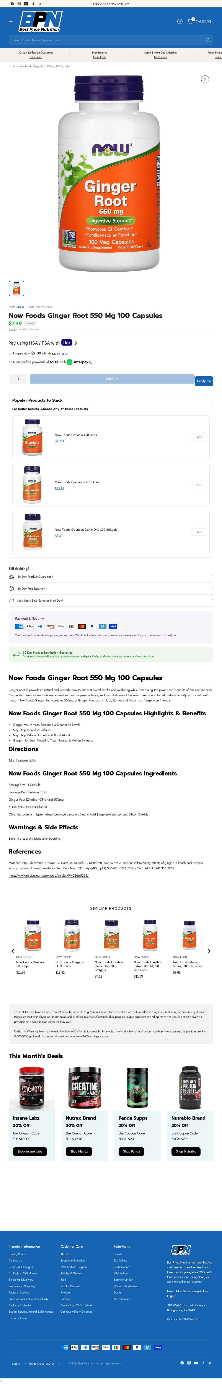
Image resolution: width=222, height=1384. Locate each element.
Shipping (13, 329)
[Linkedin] (39, 3)
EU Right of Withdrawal (23, 1273)
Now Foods (16, 307)
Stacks (117, 1292)
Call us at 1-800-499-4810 (182, 1319)
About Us (66, 1254)
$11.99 (59, 441)
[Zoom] (205, 79)
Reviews (65, 1292)
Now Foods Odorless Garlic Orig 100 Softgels (86, 529)
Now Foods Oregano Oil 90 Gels (77, 482)
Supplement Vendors (73, 1260)
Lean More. (148, 656)
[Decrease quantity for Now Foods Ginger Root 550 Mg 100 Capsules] (12, 379)
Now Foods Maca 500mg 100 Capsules (187, 964)
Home (12, 66)
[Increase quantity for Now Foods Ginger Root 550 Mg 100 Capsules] (24, 379)
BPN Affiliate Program (74, 1267)
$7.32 (58, 536)
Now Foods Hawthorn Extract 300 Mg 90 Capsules (148, 966)
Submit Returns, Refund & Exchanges (31, 1311)
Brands (118, 1254)
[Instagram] (19, 3)
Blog (63, 1279)
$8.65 (176, 972)
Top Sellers (120, 1260)
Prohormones (122, 1267)
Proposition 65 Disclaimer (76, 1305)
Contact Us (15, 1260)
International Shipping (22, 1286)
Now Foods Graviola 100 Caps (76, 435)
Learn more (35, 57)
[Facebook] (12, 3)
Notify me (204, 381)
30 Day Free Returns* (31, 588)
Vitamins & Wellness (126, 1286)
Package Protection (20, 1305)
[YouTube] (26, 3)
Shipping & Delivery (21, 1279)
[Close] (1, 1381)
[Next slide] (209, 951)
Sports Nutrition (123, 1279)
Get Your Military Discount (76, 1311)
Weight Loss (121, 1273)
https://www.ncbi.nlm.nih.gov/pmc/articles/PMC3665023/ (49, 875)
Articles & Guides (71, 1273)
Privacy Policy (17, 1254)
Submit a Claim (18, 1318)
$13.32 (59, 488)
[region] (111, 484)
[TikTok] (32, 3)
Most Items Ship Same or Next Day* (40, 600)
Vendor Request (70, 1286)
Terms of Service (19, 1292)
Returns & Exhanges (21, 1267)
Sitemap (65, 1299)
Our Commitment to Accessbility (28, 1299)
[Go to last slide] (13, 951)
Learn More (99, 57)
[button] (111, 353)
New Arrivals (122, 1299)
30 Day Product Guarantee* (35, 576)
